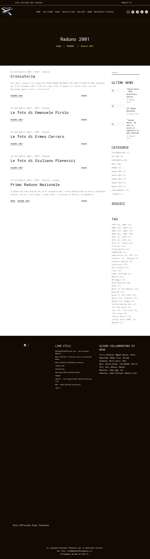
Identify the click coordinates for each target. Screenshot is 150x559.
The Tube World (121, 307)
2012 (116, 237)
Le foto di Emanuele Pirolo (40, 112)
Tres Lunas (119, 313)
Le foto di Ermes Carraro (37, 136)
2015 (126, 240)
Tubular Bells (121, 316)
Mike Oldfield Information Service (69, 362)
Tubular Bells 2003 (124, 319)
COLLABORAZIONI (118, 152)
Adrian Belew (111, 364)
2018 (116, 243)
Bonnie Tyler (131, 373)
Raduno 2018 (117, 186)
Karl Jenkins (120, 267)
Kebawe (57, 376)
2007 (128, 234)
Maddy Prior (115, 358)
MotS (116, 286)
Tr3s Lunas (129, 310)
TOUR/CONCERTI (118, 190)
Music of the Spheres (125, 289)
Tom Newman (124, 364)
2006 (116, 234)
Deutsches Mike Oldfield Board (67, 372)
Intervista (119, 264)
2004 (116, 231)
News (13, 201)
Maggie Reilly (122, 355)
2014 (116, 240)
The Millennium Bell (124, 304)
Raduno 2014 (117, 175)
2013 (126, 237)
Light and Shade (121, 273)
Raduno (46, 72)
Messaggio (118, 280)
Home (58, 46)
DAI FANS (115, 156)
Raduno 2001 (17, 95)
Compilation (119, 255)
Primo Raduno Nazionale (35, 184)
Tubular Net (60, 366)
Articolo (118, 246)
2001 (37, 72)
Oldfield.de (59, 369)
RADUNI (70, 46)
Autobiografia (120, 249)
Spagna (129, 301)
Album (127, 243)
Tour (116, 310)
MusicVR (118, 292)
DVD (133, 255)
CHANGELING (119, 252)
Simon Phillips (116, 373)
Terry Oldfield (106, 355)
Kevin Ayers (114, 361)
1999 (116, 224)
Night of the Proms (124, 295)
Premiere (130, 298)
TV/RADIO (115, 194)
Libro (116, 270)
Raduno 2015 (117, 179)
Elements (118, 258)
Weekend (117, 322)
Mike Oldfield (121, 283)
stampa (56, 180)
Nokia (117, 298)
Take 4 (57, 388)
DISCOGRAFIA (117, 160)
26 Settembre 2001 (21, 72)
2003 (127, 228)
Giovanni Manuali (122, 261)
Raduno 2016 (117, 183)
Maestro (117, 276)
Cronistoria (23, 76)
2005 (128, 231)
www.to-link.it (81, 554)
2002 (116, 228)
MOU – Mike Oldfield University (68, 385)
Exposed (132, 258)
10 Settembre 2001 (21, 180)
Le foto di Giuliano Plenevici (43, 160)
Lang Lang (113, 370)
